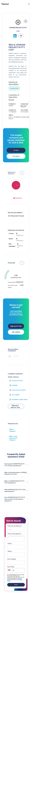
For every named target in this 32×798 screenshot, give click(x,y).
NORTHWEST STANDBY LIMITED (20, 399)
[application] (16, 187)
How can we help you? (14, 526)
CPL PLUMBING (15, 395)
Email (9, 543)
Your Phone (10, 567)
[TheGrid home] (5, 4)
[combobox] (17, 356)
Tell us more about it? (14, 534)
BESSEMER (15, 385)
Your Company (11, 559)
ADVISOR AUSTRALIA (17, 380)
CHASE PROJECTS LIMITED (19, 390)
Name (9, 551)
